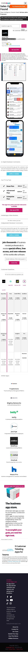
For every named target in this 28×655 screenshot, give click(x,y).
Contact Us (15, 629)
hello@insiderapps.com (14, 623)
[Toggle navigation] (25, 3)
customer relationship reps (14, 561)
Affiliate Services (13, 638)
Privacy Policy (12, 649)
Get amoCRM (15, 50)
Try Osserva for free (18, 6)
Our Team (15, 631)
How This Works (13, 636)
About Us (15, 627)
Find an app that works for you (14, 486)
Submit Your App (13, 633)
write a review (14, 174)
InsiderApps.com (10, 647)
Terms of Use (19, 649)
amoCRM (3, 290)
